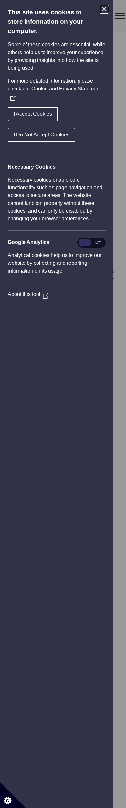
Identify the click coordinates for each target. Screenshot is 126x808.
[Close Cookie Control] (104, 9)
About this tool (28, 294)
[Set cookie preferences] (13, 795)
